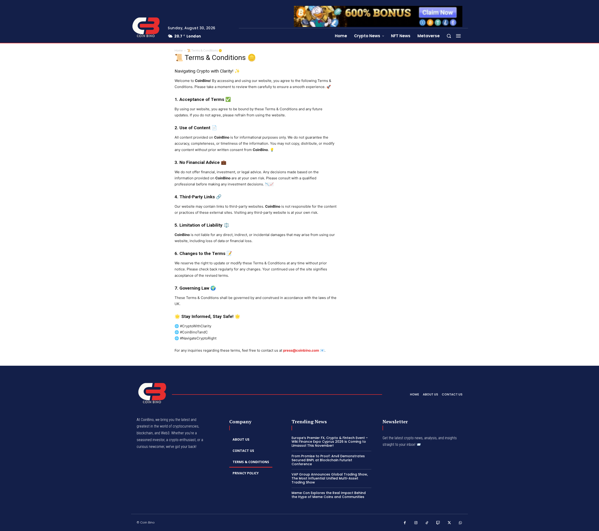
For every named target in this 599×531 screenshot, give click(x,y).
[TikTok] (427, 523)
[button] (448, 35)
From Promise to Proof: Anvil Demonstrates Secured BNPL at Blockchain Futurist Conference (328, 460)
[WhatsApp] (460, 523)
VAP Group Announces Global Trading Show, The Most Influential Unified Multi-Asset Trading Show (330, 478)
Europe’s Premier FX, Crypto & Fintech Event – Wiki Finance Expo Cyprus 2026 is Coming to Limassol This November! (330, 441)
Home (179, 50)
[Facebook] (404, 523)
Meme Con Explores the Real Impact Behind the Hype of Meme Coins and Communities (329, 494)
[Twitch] (438, 523)
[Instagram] (416, 523)
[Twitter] (449, 523)
